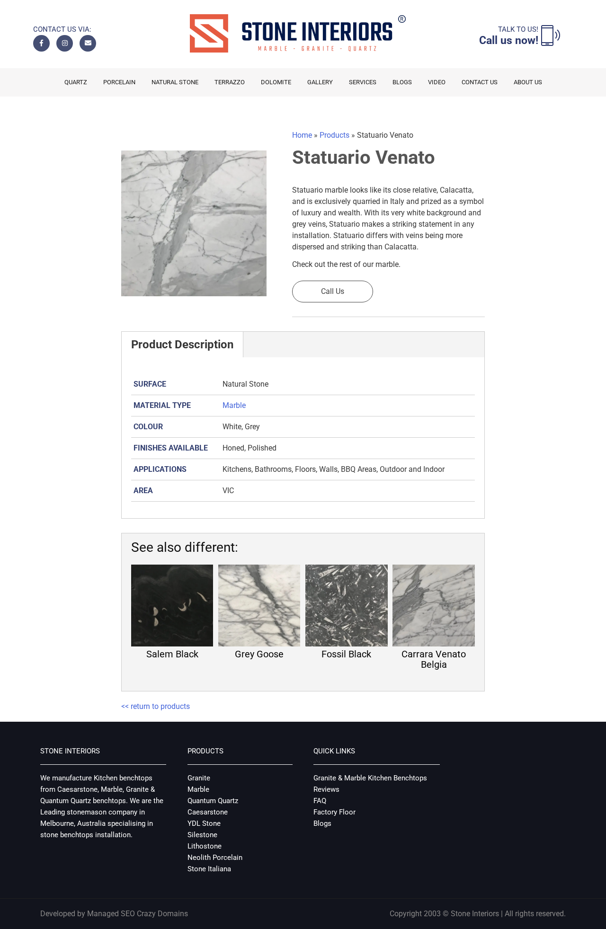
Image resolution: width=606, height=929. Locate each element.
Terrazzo (229, 82)
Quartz (75, 82)
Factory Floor (334, 812)
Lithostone (204, 846)
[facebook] (41, 43)
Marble (234, 405)
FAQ (319, 800)
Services (362, 82)
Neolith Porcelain (214, 857)
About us (528, 82)
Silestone (202, 835)
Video (437, 82)
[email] (88, 43)
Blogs (402, 82)
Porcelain (119, 82)
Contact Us (480, 82)
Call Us (332, 291)
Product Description (182, 344)
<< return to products (155, 706)
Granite (198, 778)
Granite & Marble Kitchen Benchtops (370, 778)
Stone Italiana (209, 869)
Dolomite (276, 82)
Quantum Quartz (212, 800)
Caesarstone (207, 812)
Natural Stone (175, 82)
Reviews (326, 789)
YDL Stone (204, 823)
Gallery (320, 82)
